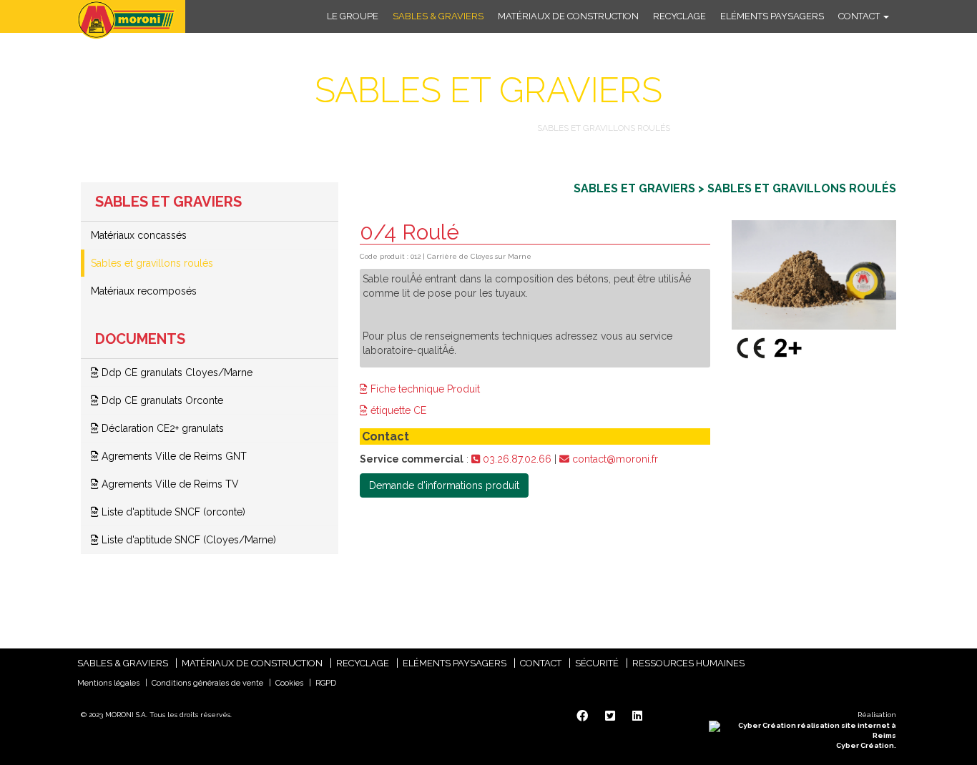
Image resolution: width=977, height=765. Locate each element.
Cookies (289, 683)
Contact (860, 16)
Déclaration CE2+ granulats (161, 428)
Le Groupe (352, 16)
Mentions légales (108, 683)
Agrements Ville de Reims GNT (173, 456)
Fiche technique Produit (424, 389)
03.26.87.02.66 (515, 459)
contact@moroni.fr (613, 459)
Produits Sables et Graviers (449, 128)
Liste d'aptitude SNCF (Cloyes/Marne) (187, 540)
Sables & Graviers (438, 16)
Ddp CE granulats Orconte (161, 400)
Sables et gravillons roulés (152, 263)
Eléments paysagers (772, 16)
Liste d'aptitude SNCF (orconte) (172, 512)
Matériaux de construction (568, 16)
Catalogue (334, 128)
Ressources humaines (688, 663)
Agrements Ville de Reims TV (169, 484)
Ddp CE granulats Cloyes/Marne (175, 372)
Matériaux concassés (139, 235)
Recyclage (679, 16)
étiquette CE (397, 410)
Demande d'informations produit (444, 485)
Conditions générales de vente (207, 683)
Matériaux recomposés (144, 291)
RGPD (325, 683)
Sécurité (597, 663)
